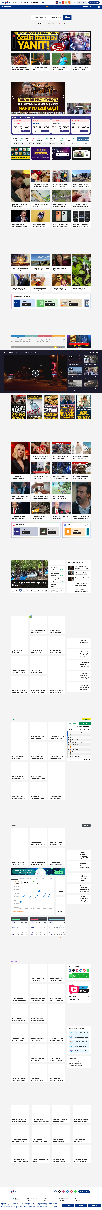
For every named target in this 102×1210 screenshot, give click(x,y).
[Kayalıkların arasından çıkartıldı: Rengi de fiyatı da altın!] (19, 682)
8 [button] (38, 590)
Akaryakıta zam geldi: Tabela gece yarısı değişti (84, 877)
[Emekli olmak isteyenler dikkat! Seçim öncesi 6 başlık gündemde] (30, 113)
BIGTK (13, 930)
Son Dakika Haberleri (32, 1198)
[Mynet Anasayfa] (8, 2)
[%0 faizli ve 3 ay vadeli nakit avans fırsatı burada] (81, 196)
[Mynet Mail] (99, 7)
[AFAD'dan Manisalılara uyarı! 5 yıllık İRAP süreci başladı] (38, 97)
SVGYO (32, 930)
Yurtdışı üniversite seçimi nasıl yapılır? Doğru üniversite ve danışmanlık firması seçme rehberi (19, 1142)
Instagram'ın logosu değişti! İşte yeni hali (59, 1160)
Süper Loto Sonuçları (81, 1041)
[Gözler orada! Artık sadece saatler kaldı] (19, 844)
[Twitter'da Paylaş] (81, 1066)
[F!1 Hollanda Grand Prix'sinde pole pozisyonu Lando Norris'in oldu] (19, 738)
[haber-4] (67, 407)
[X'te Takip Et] (59, 1191)
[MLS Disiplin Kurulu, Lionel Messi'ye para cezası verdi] (19, 768)
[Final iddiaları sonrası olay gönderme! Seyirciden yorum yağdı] (38, 1050)
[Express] (66, 2)
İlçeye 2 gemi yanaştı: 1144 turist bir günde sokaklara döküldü (84, 655)
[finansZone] (79, 341)
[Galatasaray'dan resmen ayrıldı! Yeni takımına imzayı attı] (56, 728)
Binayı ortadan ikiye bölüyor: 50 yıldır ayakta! (84, 687)
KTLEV (50, 935)
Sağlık (44, 1200)
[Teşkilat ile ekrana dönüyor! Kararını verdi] (63, 113)
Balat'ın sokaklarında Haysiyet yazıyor (80, 1140)
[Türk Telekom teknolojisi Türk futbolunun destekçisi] (20, 1151)
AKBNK (51, 930)
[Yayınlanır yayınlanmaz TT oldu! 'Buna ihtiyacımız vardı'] (38, 970)
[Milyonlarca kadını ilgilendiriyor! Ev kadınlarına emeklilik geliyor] (73, 866)
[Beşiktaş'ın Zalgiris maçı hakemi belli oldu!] (38, 728)
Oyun (76, 1198)
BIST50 (22, 878)
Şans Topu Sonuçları (80, 1046)
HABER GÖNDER (88, 6)
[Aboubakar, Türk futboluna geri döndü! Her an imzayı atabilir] (48, 113)
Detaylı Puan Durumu (85, 759)
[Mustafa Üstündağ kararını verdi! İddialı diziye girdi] (81, 498)
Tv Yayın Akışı (72, 996)
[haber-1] (18, 407)
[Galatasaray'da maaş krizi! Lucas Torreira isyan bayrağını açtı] (56, 778)
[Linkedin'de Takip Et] (80, 970)
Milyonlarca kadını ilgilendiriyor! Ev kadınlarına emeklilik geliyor (84, 867)
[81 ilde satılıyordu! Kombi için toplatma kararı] (59, 113)
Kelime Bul (77, 1200)
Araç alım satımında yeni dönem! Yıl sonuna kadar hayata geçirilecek (84, 901)
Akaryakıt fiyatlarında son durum (40, 1160)
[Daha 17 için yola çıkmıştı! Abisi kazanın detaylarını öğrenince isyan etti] (56, 1050)
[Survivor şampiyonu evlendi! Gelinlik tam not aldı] (56, 990)
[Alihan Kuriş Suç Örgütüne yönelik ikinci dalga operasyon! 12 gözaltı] (32, 113)
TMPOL (14, 932)
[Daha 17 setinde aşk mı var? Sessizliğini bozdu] (20, 488)
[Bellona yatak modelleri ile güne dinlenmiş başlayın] (20, 1111)
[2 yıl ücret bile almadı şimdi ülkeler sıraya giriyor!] (61, 448)
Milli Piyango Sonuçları (81, 1032)
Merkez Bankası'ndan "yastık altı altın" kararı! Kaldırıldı (84, 888)
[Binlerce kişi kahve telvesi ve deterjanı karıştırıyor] (81, 468)
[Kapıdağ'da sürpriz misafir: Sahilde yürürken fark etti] (73, 643)
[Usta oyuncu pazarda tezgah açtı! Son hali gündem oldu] (46, 113)
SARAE (13, 935)
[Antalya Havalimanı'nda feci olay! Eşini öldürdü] (38, 682)
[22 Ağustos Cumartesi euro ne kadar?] (40, 196)
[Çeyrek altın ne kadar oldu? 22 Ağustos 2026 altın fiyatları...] (40, 448)
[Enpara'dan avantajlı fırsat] (39, 113)
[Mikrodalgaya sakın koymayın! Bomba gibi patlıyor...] (56, 642)
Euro (43, 878)
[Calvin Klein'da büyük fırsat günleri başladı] (40, 468)
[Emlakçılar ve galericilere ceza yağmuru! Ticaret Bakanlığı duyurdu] (60, 883)
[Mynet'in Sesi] (40, 153)
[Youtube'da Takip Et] (84, 970)
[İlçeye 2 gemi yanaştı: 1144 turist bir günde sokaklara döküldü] (73, 654)
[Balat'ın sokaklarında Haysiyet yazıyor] (82, 1131)
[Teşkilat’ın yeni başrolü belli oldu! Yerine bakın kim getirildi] (56, 672)
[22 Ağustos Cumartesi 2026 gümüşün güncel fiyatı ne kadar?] (19, 662)
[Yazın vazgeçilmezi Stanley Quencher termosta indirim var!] (38, 642)
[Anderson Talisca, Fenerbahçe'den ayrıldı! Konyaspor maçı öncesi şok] (38, 768)
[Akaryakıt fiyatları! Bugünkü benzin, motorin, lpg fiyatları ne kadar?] (61, 176)
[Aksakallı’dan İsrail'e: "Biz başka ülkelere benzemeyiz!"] (61, 508)
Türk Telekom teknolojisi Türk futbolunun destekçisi (20, 1160)
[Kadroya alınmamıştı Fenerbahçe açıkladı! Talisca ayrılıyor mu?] (14, 113)
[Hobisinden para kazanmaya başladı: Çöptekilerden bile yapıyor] (61, 1131)
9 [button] (42, 590)
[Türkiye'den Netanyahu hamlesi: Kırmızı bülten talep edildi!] (20, 508)
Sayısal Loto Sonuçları (81, 1037)
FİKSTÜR (85, 723)
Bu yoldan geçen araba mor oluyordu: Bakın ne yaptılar (84, 665)
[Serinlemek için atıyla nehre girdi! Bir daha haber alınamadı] (40, 260)
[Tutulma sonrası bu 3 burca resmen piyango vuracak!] (20, 260)
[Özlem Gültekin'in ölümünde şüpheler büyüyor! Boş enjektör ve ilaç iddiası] (55, 113)
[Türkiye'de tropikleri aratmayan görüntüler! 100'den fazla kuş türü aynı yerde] (61, 488)
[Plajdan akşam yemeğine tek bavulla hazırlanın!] (81, 448)
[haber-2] (34, 407)
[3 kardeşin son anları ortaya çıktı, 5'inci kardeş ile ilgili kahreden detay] (61, 113)
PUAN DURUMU (73, 723)
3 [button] (20, 590)
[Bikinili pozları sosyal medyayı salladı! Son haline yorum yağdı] (19, 1010)
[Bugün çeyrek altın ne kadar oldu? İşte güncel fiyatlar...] (40, 176)
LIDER (32, 932)
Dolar (36, 878)
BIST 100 (17, 881)
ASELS (50, 927)
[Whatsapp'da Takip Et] (88, 970)
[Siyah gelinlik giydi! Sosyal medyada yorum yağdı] (56, 1070)
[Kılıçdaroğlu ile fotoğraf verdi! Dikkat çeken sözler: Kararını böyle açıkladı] (35, 113)
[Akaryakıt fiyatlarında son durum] (41, 1151)
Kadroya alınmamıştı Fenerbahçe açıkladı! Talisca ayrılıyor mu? (23, 6)
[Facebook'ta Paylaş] (77, 1066)
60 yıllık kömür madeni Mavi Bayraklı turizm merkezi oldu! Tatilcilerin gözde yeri (84, 678)
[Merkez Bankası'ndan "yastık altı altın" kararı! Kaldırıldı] (73, 888)
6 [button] (31, 590)
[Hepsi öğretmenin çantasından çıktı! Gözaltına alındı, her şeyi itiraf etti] (44, 113)
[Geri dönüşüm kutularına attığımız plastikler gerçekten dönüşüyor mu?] (38, 622)
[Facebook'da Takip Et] (70, 970)
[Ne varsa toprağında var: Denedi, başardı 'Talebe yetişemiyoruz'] (82, 1111)
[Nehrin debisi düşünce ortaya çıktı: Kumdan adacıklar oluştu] (61, 196)
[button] (3, 2)
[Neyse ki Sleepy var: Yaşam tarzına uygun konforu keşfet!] (37, 113)
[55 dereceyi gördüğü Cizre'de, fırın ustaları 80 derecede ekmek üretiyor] (15, 113)
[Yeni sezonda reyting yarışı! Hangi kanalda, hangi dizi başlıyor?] (19, 1060)
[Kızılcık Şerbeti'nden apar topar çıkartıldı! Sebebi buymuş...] (28, 113)
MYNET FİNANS (20, 143)
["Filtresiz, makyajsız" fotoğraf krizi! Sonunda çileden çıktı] (20, 458)
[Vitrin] (60, 2)
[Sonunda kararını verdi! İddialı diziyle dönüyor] (38, 1010)
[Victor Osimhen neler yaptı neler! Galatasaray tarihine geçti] (64, 113)
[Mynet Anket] (69, 2)
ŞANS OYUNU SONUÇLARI (77, 1028)
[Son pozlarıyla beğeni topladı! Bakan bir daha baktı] (19, 980)
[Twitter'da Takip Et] (73, 970)
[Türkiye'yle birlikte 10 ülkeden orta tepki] (20, 280)
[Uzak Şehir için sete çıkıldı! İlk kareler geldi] (20, 186)
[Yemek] (63, 2)
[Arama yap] (75, 2)
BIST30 (29, 878)
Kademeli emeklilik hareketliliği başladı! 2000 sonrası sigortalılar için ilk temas (84, 858)
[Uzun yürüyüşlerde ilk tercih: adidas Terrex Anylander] (40, 508)
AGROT (32, 925)
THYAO (51, 925)
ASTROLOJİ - (62, 151)
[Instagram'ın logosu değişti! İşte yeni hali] (61, 1151)
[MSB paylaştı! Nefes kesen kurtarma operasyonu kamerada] (12, 113)
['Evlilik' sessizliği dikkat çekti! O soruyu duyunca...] (38, 1030)
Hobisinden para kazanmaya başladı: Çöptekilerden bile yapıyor (61, 1141)
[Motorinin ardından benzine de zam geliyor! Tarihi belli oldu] (21, 113)
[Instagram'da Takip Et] (77, 970)
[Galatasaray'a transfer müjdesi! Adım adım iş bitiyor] (19, 788)
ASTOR (51, 932)
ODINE (32, 927)
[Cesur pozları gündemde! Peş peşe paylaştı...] (38, 1070)
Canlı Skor (87, 719)
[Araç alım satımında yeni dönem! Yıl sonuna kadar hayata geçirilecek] (73, 899)
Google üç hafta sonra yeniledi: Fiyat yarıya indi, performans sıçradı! (81, 1161)
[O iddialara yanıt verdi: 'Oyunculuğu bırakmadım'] (61, 260)
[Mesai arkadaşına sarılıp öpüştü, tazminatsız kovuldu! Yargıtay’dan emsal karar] (52, 113)
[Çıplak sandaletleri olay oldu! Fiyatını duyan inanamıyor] (41, 113)
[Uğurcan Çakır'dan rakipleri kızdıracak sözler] (56, 622)
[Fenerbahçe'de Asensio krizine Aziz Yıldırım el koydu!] (43, 113)
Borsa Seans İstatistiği (64, 1198)
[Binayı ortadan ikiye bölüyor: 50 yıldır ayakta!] (73, 687)
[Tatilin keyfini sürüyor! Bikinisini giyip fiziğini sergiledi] (19, 1030)
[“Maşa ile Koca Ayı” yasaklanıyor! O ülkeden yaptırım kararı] (61, 280)
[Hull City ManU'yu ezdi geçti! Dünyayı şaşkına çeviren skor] (19, 113)
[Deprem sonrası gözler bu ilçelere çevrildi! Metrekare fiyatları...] (40, 488)
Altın (50, 878)
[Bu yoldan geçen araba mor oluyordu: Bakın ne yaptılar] (73, 665)
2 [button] (16, 590)
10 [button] (46, 590)
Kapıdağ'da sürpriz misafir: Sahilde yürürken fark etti (85, 643)
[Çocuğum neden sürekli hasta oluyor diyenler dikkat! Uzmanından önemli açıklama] (40, 280)
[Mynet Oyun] (20, 153)
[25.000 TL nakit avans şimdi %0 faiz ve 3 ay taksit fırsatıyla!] (26, 113)
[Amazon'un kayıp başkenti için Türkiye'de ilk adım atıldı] (25, 113)
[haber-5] (83, 407)
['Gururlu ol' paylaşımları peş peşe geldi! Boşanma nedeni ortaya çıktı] (34, 113)
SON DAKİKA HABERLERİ (8, 6)
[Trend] (56, 2)
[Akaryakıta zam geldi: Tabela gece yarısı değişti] (73, 877)
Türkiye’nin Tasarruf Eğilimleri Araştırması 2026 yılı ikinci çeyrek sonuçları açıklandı (41, 1122)
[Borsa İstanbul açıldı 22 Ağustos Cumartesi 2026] (61, 468)
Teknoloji (45, 1198)
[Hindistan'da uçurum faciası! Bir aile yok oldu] (54, 113)
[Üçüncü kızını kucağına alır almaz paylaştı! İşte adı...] (56, 1020)
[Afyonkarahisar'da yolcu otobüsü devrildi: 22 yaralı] (81, 176)
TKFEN (32, 935)
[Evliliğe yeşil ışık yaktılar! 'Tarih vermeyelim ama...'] (56, 970)
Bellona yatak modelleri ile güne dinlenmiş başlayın (20, 1120)
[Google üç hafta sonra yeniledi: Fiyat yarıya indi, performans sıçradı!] (82, 1151)
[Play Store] (16, 1198)
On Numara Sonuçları (81, 1050)
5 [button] (27, 590)
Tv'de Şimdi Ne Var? (74, 999)
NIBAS (13, 927)
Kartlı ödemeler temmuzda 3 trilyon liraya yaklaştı (40, 1141)
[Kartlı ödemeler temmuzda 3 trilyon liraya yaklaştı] (41, 1131)
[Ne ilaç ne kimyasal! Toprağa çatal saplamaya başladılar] (81, 270)
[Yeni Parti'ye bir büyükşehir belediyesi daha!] (38, 662)
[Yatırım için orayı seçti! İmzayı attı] (19, 632)
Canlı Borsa (87, 825)
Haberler (29, 1200)
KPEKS (13, 925)
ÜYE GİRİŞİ (82, 2)
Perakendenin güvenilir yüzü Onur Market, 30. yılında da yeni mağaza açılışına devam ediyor (60, 1122)
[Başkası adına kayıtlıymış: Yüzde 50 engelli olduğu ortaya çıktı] (57, 113)
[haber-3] (51, 407)
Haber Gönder (84, 1191)
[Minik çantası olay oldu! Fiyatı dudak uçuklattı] (38, 990)
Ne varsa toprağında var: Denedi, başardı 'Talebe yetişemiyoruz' (81, 1121)
